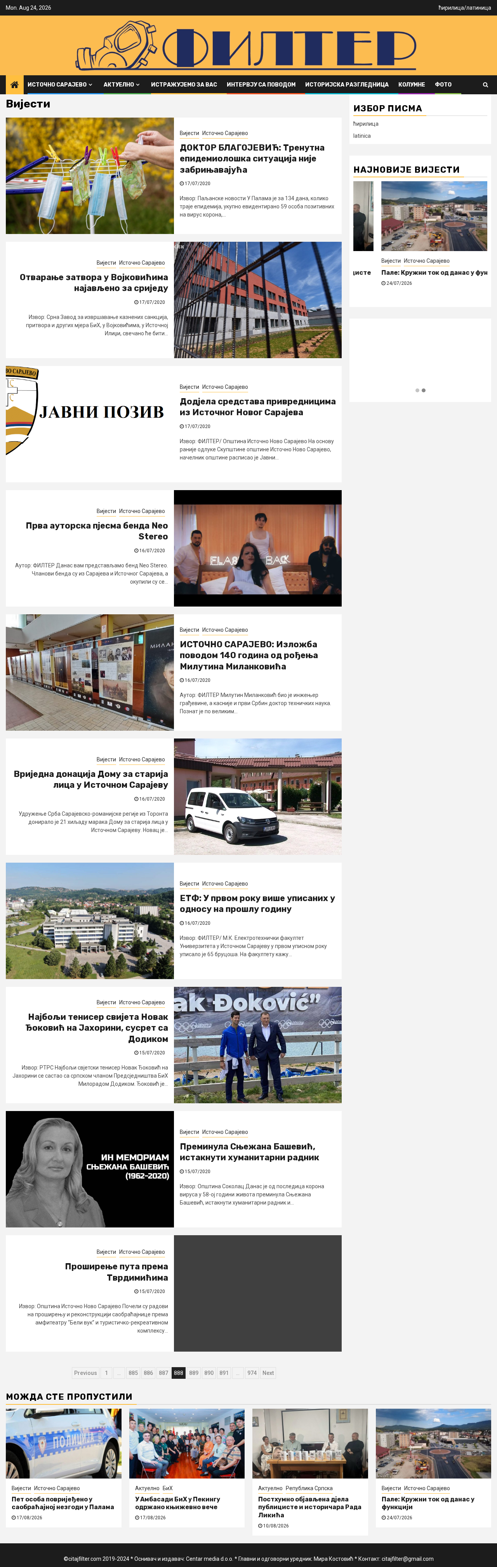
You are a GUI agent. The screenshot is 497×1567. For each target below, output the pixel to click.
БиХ (168, 1488)
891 (224, 1373)
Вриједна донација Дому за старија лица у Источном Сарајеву (91, 779)
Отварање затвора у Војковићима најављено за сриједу (94, 283)
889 (193, 1373)
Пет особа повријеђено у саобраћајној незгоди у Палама (63, 1503)
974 (252, 1373)
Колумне (411, 84)
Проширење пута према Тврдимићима (116, 1272)
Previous (85, 1373)
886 (148, 1373)
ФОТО (443, 84)
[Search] (485, 84)
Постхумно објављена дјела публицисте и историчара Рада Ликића (309, 1507)
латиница (478, 8)
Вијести (189, 133)
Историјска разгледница (347, 84)
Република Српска (309, 1488)
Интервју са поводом (261, 84)
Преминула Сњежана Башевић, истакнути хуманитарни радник (249, 1152)
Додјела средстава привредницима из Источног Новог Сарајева (258, 407)
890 (209, 1373)
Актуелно (119, 84)
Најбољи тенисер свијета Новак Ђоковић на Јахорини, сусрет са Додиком (96, 1028)
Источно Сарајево (57, 84)
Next (268, 1373)
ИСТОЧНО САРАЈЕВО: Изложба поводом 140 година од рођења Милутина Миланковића (249, 655)
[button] (417, 390)
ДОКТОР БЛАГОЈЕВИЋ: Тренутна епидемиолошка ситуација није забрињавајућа (252, 158)
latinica (362, 136)
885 (133, 1373)
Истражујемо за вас (184, 84)
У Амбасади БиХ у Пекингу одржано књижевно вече (177, 1503)
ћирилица (451, 8)
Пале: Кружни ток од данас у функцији (415, 272)
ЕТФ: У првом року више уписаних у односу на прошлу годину (257, 904)
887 (163, 1373)
